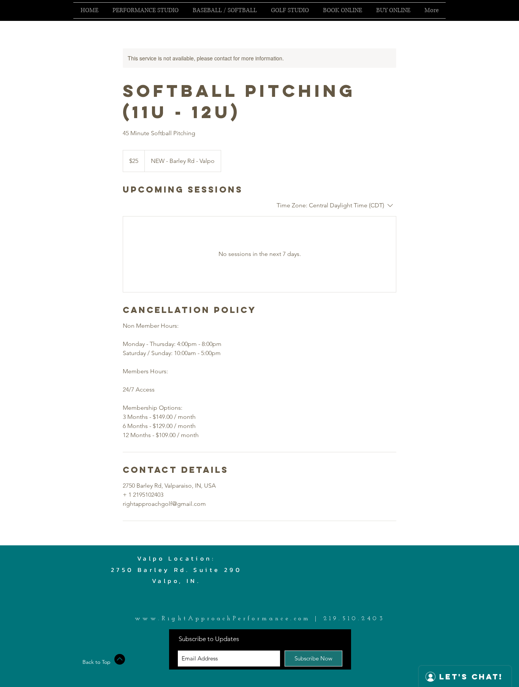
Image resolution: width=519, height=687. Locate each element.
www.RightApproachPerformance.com (223, 619)
